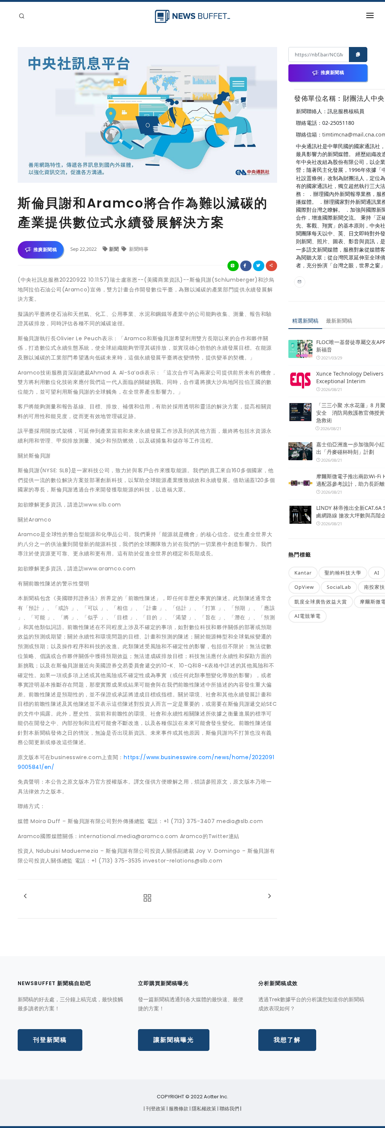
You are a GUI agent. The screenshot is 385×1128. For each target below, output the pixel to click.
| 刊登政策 (155, 1108)
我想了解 (287, 1040)
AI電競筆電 (307, 616)
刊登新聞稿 (50, 1040)
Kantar (303, 572)
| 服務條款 (178, 1108)
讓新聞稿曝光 (173, 1040)
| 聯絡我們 (228, 1108)
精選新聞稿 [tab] (305, 320)
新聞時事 (138, 249)
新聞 (114, 249)
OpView (304, 587)
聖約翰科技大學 (342, 572)
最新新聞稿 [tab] (339, 320)
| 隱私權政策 (203, 1108)
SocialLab (339, 587)
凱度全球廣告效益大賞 (320, 601)
